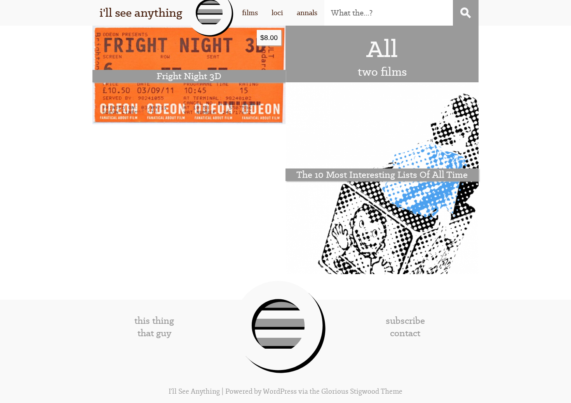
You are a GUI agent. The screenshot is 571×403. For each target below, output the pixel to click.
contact (405, 333)
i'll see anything (140, 13)
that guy (154, 333)
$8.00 (269, 37)
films (250, 12)
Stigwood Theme (376, 391)
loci (277, 12)
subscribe (405, 320)
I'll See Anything (195, 391)
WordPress (280, 391)
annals (307, 12)
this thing (154, 320)
